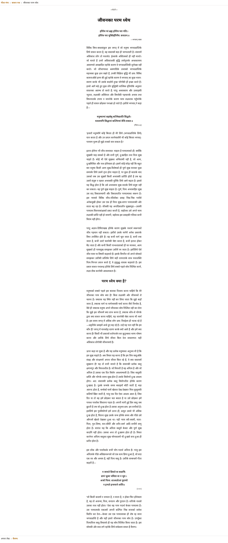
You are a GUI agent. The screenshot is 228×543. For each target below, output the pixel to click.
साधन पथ (16, 2)
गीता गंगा (5, 2)
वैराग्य (15, 538)
